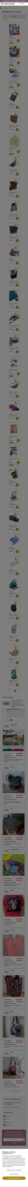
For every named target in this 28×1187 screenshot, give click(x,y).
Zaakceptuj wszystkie (14, 1178)
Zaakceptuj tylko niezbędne (14, 1170)
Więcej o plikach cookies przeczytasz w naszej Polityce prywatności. (13, 1165)
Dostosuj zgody (14, 1174)
